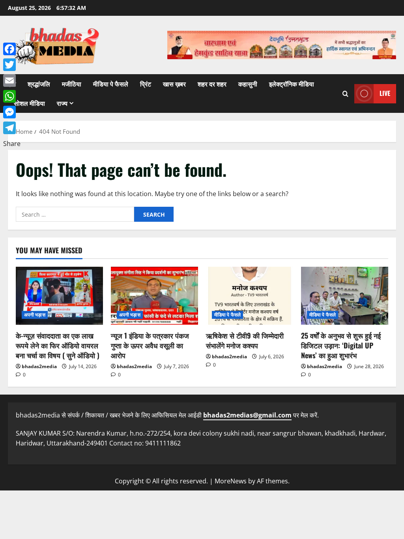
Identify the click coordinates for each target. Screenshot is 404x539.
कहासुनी (247, 83)
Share (12, 143)
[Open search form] (345, 93)
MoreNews (231, 481)
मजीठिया (71, 83)
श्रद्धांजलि (39, 83)
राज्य (62, 103)
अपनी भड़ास (34, 314)
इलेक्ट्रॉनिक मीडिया (291, 83)
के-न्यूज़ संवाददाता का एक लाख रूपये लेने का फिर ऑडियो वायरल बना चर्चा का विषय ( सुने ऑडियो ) (57, 345)
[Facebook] (12, 49)
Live (385, 93)
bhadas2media (39, 366)
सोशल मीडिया (29, 103)
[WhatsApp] (12, 96)
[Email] (12, 80)
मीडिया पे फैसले (110, 83)
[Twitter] (12, 65)
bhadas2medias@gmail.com (247, 415)
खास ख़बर (174, 83)
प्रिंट (145, 83)
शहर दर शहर (212, 83)
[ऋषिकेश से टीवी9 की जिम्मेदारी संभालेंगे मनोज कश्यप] (249, 296)
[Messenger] (12, 112)
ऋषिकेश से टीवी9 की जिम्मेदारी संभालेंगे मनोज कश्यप (245, 340)
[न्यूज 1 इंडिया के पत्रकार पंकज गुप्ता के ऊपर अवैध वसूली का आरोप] (154, 296)
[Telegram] (12, 128)
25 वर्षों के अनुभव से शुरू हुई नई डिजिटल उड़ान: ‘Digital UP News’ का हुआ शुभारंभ (341, 345)
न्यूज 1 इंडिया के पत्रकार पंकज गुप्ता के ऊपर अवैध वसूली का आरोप (150, 345)
